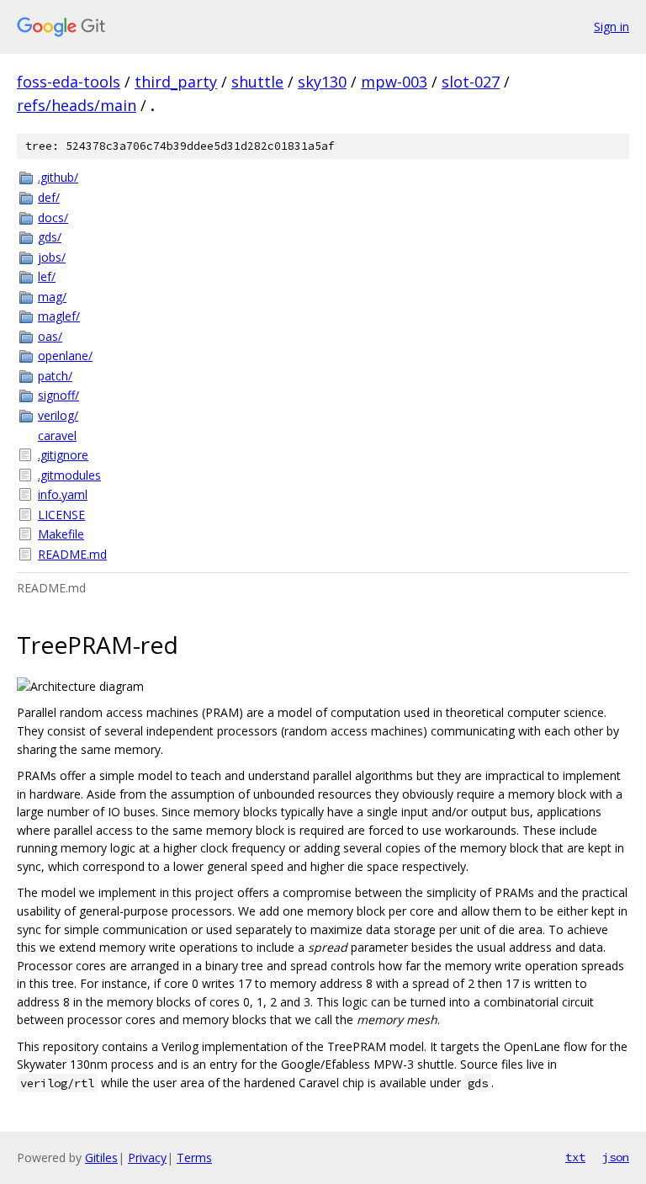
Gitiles (101, 1157)
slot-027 (471, 82)
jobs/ (52, 257)
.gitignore (63, 455)
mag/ (52, 297)
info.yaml (62, 494)
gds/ (49, 237)
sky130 (322, 82)
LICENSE (61, 515)
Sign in (611, 27)
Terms (194, 1157)
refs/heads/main (76, 105)
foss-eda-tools (68, 82)
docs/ (53, 218)
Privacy (147, 1157)
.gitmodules (69, 475)
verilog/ (58, 415)
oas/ (50, 336)
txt (575, 1157)
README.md (72, 554)
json (615, 1157)
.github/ (58, 177)
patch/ (55, 376)
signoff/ (58, 395)
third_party (176, 82)
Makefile (61, 534)
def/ (49, 197)
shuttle (257, 82)
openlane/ (65, 356)
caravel (57, 435)
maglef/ (59, 316)
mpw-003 (394, 82)
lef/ (47, 276)
